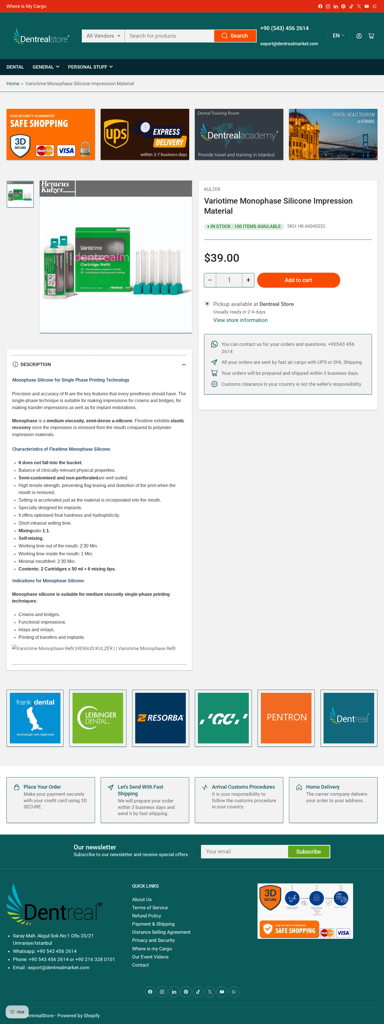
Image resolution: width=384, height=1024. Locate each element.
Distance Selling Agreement (161, 932)
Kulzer (212, 189)
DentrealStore (39, 1015)
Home (12, 83)
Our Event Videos (150, 957)
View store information (240, 320)
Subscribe (308, 852)
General (43, 67)
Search (239, 36)
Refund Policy (146, 916)
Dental (15, 67)
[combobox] (191, 36)
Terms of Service (150, 907)
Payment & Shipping (153, 924)
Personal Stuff (87, 67)
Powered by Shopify (78, 1015)
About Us (142, 899)
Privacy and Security (153, 940)
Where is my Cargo (152, 948)
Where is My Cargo (26, 6)
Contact (140, 965)
